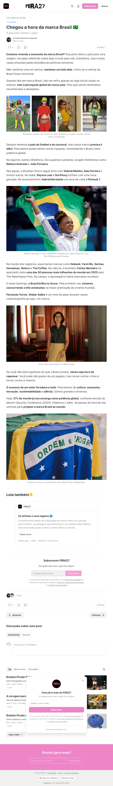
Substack (46, 783)
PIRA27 (20, 684)
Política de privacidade (58, 721)
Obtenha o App (67, 778)
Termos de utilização (72, 716)
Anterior (16, 615)
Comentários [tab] (14, 635)
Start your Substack (50, 778)
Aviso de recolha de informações (70, 719)
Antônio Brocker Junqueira (25, 38)
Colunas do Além (15, 18)
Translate (12, 22)
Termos (60, 773)
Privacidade (51, 773)
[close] (83, 680)
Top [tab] (9, 669)
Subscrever (90, 6)
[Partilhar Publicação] (78, 6)
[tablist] (19, 635)
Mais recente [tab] (20, 669)
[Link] (2, 495)
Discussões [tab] (33, 669)
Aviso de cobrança (71, 773)
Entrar (104, 6)
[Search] (72, 6)
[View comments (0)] (18, 47)
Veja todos (14, 734)
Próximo (96, 615)
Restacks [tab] (26, 635)
